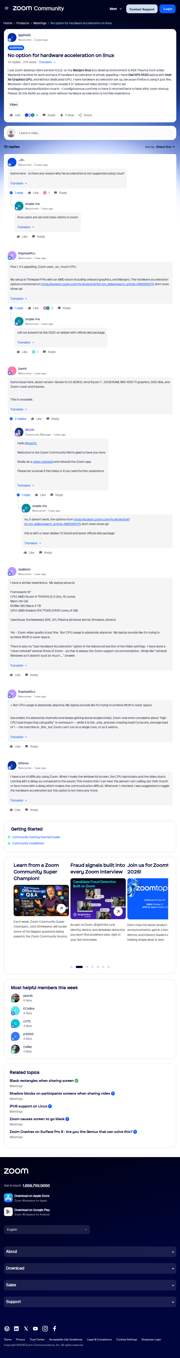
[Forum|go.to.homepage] (38, 8)
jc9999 (28, 1034)
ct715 (27, 1021)
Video (14, 105)
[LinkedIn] (16, 1328)
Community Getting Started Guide (36, 837)
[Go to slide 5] (98, 967)
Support (13, 1301)
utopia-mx (32, 204)
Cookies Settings (126, 1339)
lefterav (23, 763)
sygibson (24, 569)
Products (22, 23)
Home (8, 23)
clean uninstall (43, 462)
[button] (6, 9)
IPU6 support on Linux (28, 1106)
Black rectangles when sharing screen (42, 1081)
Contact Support (142, 9)
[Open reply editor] (90, 133)
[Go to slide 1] (72, 967)
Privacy (20, 1339)
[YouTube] (35, 1328)
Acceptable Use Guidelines (65, 1339)
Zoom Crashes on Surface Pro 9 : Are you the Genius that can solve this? (71, 1132)
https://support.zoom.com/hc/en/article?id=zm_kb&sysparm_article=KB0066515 (97, 284)
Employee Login (151, 1339)
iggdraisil (24, 35)
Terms (7, 1339)
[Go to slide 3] (84, 967)
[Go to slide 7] (109, 967)
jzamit (22, 369)
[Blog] (7, 1328)
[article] (90, 177)
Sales (11, 1285)
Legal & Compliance (99, 1339)
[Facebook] (54, 1328)
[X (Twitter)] (26, 1328)
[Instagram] (45, 1328)
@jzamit (30, 443)
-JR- (21, 160)
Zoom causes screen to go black (37, 1119)
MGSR (29, 430)
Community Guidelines (28, 843)
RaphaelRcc (27, 253)
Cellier (27, 1047)
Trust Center (37, 1339)
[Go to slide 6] (103, 967)
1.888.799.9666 (36, 1185)
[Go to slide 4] (92, 967)
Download (15, 1268)
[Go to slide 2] (77, 967)
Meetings (39, 23)
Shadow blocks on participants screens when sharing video (60, 1093)
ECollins (28, 1009)
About (11, 1251)
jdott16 (28, 996)
